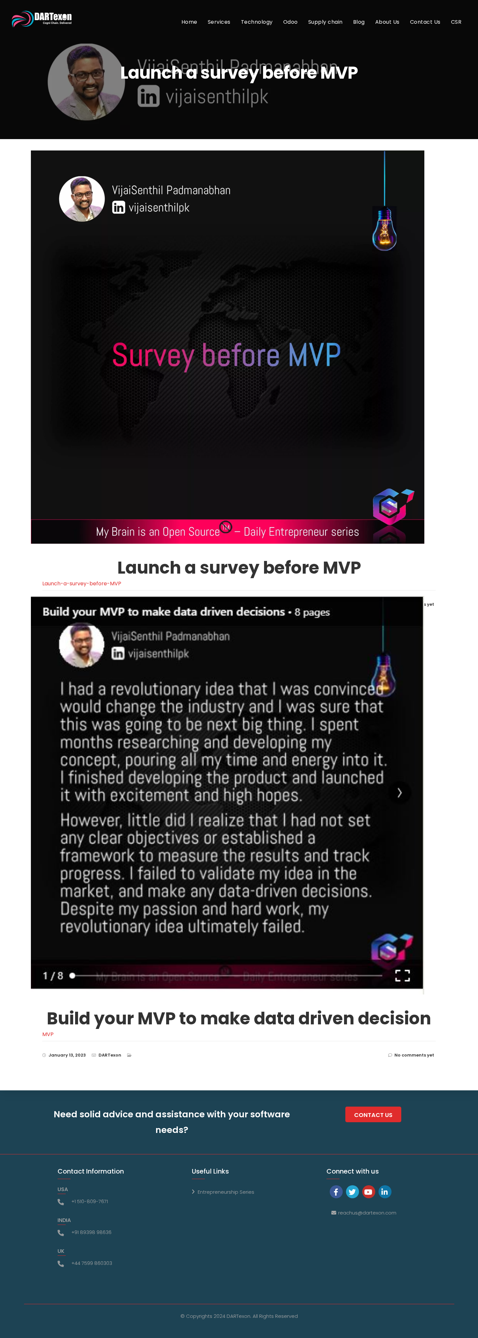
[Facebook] (336, 1191)
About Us (387, 22)
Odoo (290, 22)
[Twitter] (352, 1191)
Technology (257, 22)
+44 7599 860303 (91, 1263)
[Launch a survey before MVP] (233, 357)
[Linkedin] (385, 1191)
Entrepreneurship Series (226, 1192)
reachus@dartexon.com (367, 1212)
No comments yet (414, 1055)
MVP (48, 1034)
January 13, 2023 (67, 1055)
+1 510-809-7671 (89, 1201)
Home (189, 22)
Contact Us (425, 22)
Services (219, 22)
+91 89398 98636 (91, 1232)
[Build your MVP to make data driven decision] (233, 805)
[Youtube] (368, 1191)
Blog (359, 22)
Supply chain (325, 22)
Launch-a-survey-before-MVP (81, 583)
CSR (456, 22)
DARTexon (110, 1055)
